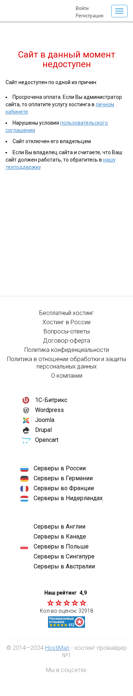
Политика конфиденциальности (66, 349)
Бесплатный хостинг (66, 312)
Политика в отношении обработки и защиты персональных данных (66, 363)
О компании (66, 375)
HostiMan (57, 647)
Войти (82, 8)
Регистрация (89, 15)
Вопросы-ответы (67, 331)
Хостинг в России (66, 322)
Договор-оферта (66, 340)
